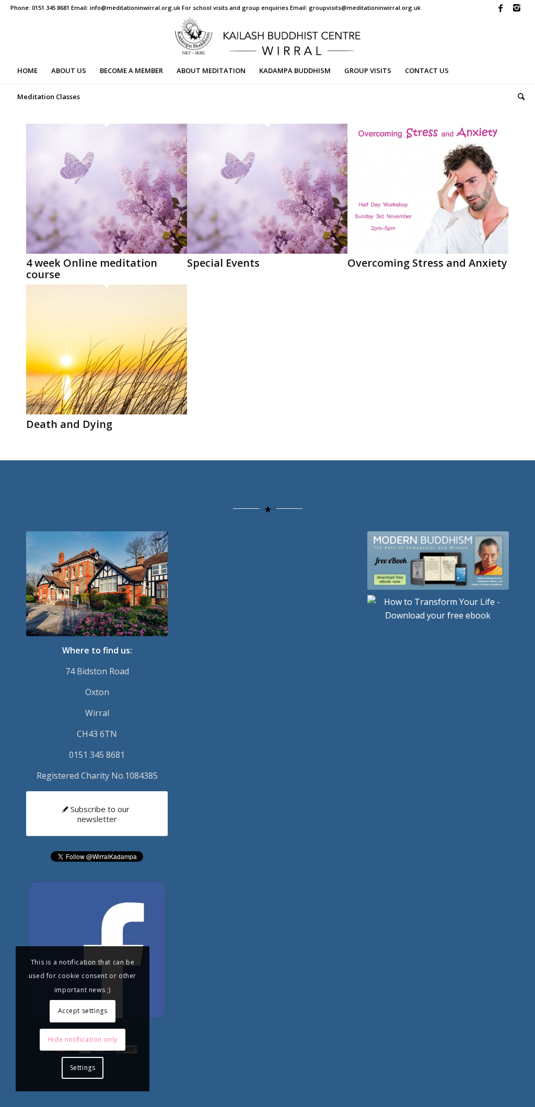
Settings (83, 1067)
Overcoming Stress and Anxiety (427, 263)
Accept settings (83, 1010)
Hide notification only (83, 1039)
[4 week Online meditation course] (106, 250)
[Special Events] (267, 250)
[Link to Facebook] (500, 8)
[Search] (518, 97)
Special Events (223, 263)
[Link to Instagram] (517, 8)
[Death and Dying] (106, 411)
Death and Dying (69, 424)
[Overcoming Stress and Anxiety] (427, 250)
